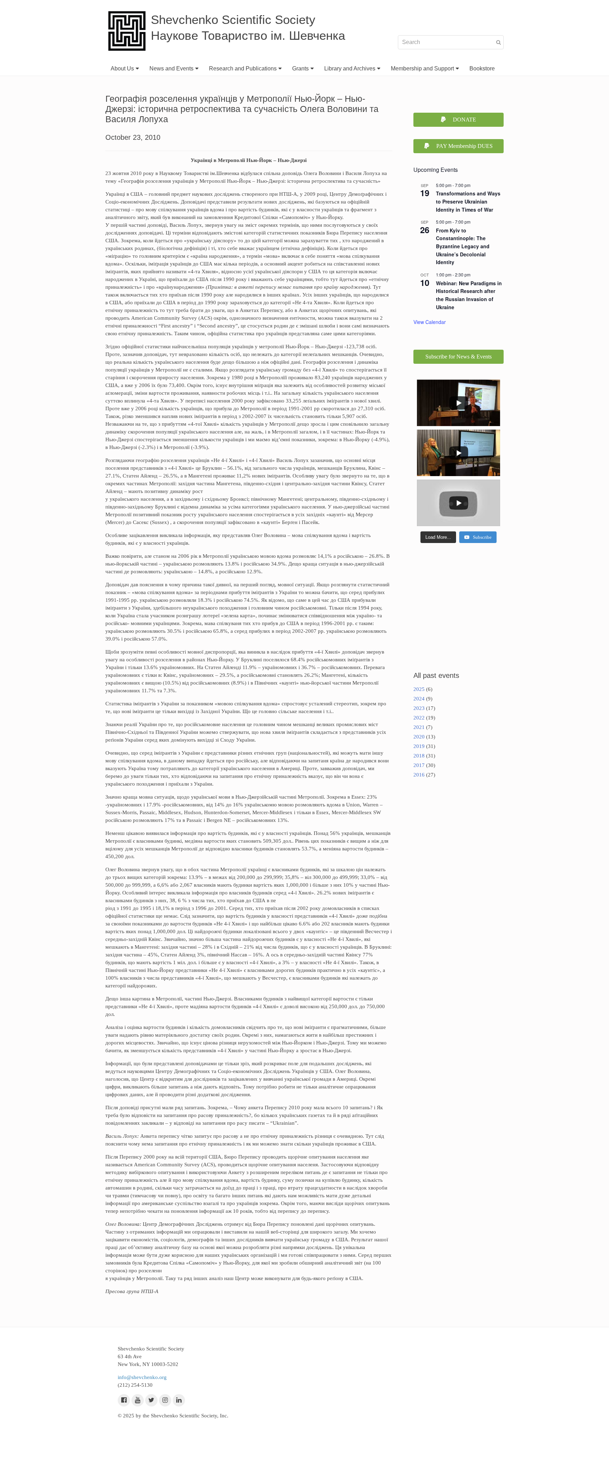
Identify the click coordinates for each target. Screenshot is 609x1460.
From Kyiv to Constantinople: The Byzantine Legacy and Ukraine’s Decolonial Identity (463, 246)
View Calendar (429, 321)
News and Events (171, 68)
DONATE (464, 120)
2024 (419, 698)
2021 (419, 727)
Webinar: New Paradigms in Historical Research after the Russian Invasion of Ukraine (469, 295)
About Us (122, 68)
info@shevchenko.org (142, 1377)
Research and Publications (243, 68)
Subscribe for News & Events (458, 357)
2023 (419, 708)
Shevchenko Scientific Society (233, 19)
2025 (419, 689)
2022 (419, 717)
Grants (300, 68)
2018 (419, 756)
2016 (419, 775)
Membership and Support (422, 68)
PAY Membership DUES (464, 146)
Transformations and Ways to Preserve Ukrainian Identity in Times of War (468, 201)
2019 (419, 746)
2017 (419, 765)
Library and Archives (349, 68)
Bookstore (482, 68)
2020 (419, 737)
